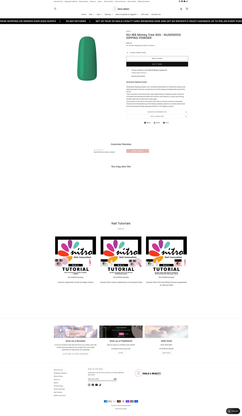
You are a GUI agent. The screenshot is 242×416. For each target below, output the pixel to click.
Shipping (137, 45)
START (121, 353)
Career (100, 1)
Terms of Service (120, 1)
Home (83, 14)
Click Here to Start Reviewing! (75, 354)
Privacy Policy (108, 1)
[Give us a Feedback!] (121, 332)
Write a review (137, 151)
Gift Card (145, 14)
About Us (93, 1)
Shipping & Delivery (71, 1)
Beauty (108, 14)
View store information (138, 76)
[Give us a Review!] (75, 332)
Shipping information (157, 112)
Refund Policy (83, 1)
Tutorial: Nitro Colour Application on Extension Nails (121, 282)
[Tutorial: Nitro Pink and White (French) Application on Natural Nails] (166, 257)
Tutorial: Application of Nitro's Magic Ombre (75, 282)
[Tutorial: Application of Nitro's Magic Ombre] (75, 257)
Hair (99, 14)
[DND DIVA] (166, 332)
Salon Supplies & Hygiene (126, 14)
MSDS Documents (143, 1)
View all (121, 229)
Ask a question (157, 116)
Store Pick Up (58, 1)
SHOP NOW (166, 353)
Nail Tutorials (132, 1)
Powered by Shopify (121, 408)
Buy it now (157, 64)
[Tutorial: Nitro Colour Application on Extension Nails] (121, 257)
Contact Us (156, 14)
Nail (91, 14)
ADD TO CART (69, 202)
